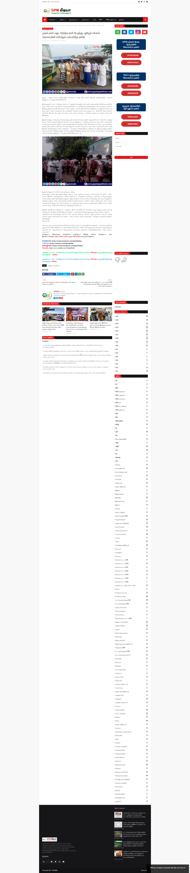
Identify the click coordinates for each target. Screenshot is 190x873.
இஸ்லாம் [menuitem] (121, 19)
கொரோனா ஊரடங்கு (132, 593)
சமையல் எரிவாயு (131, 615)
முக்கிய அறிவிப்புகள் (132, 724)
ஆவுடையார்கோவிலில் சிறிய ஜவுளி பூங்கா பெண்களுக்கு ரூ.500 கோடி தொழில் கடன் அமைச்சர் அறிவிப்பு (134, 824)
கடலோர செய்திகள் (132, 534)
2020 (132, 338)
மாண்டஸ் (131, 706)
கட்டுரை (131, 538)
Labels (118, 376)
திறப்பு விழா (131, 637)
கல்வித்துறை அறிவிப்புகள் (132, 545)
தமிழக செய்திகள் (132, 626)
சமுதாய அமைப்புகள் (131, 607)
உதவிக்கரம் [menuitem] (85, 19)
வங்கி (131, 739)
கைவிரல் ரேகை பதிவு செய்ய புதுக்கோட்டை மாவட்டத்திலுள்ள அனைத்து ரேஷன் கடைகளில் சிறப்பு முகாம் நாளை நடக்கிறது (134, 815)
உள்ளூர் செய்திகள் (132, 520)
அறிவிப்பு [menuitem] (62, 19)
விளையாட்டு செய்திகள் (132, 772)
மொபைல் (131, 728)
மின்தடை (131, 717)
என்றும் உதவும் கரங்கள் (131, 531)
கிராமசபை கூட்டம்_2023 (131, 574)
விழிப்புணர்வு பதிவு (132, 765)
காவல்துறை (131, 552)
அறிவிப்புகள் (131, 483)
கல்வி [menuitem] (94, 19)
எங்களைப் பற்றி (46, 1)
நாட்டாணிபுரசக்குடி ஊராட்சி (132, 655)
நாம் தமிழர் (131, 659)
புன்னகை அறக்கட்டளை (131, 684)
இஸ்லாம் (132, 505)
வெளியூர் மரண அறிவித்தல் (132, 779)
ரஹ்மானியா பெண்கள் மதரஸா (131, 732)
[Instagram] (59, 298)
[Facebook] (55, 298)
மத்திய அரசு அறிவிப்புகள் (132, 691)
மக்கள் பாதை (131, 688)
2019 (132, 342)
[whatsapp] (117, 32)
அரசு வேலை (131, 476)
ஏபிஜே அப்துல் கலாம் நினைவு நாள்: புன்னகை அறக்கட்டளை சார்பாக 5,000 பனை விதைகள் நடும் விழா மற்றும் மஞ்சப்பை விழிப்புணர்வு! (53, 326)
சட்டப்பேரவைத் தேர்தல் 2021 (132, 600)
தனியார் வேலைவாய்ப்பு (131, 633)
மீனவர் (132, 721)
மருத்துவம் (132, 699)
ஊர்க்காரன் (46, 40)
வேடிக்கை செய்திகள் (131, 783)
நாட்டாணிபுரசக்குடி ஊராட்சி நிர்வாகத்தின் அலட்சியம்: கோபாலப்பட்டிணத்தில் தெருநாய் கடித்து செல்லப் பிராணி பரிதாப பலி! (134, 834)
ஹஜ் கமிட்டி (131, 801)
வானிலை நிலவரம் (132, 750)
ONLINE (131, 424)
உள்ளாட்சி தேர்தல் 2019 (132, 516)
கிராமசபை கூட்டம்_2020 (131, 563)
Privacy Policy (144, 870)
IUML (131, 413)
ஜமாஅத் (131, 790)
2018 (132, 346)
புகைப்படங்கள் (131, 677)
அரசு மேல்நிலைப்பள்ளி (131, 472)
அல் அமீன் (131, 479)
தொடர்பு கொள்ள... (55, 1)
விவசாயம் (132, 761)
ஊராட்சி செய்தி (132, 527)
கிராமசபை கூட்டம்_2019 (131, 560)
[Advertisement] (131, 175)
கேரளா (131, 589)
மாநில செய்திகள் (132, 710)
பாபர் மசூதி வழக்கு (131, 670)
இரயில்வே (132, 498)
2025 (132, 320)
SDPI (132, 432)
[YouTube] (62, 298)
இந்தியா (131, 490)
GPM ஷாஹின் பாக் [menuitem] (111, 19)
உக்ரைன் (131, 509)
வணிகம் (131, 743)
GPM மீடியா (131, 402)
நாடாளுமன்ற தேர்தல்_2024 (132, 651)
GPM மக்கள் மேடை (131, 399)
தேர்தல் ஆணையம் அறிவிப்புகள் (132, 644)
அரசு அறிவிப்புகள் (132, 468)
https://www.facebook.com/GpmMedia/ (67, 241)
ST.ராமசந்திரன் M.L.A (131, 439)
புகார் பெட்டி (131, 673)
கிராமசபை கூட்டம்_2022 (132, 571)
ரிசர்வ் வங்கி (131, 735)
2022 (132, 331)
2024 (132, 324)
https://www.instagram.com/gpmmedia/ (67, 246)
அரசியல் (132, 465)
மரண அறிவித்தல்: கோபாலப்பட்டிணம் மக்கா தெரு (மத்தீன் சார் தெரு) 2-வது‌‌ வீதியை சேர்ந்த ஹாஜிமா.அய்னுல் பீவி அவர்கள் (134, 844)
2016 (131, 353)
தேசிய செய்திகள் (131, 640)
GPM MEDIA (54, 870)
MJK (132, 417)
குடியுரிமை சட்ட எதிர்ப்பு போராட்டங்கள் (132, 585)
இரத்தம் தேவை (131, 494)
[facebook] (139, 1)
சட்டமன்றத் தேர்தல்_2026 (131, 604)
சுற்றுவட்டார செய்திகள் (52, 25)
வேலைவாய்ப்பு (132, 787)
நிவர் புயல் (131, 662)
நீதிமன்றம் (132, 666)
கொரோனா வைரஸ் (132, 596)
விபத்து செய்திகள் (132, 754)
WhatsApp (131, 457)
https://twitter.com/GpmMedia (62, 243)
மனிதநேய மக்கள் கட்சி (132, 702)
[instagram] (144, 1)
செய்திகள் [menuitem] (52, 19)
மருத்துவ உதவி (131, 695)
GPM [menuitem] (100, 19)
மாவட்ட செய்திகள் (132, 713)
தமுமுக (131, 629)
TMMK (132, 446)
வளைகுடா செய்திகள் (132, 746)
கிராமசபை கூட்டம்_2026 (131, 582)
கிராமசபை (131, 556)
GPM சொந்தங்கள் (131, 392)
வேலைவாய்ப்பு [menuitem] (73, 19)
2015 (131, 357)
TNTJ (132, 450)
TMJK (131, 443)
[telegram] (47, 861)
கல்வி (132, 541)
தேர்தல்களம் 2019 (132, 648)
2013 (131, 364)
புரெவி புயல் (131, 680)
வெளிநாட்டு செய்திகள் (132, 776)
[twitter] (142, 1)
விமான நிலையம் (131, 757)
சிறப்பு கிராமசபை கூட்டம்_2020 (131, 618)
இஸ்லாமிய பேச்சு (131, 501)
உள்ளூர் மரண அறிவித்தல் (132, 523)
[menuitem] (44, 19)
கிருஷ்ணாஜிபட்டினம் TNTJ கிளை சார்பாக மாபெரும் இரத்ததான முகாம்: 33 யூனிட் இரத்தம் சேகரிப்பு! (100, 325)
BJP (131, 381)
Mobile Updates (131, 421)
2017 (131, 349)
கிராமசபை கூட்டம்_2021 (131, 567)
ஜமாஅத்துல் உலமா (131, 798)
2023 (132, 327)
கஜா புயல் (131, 549)
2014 (131, 360)
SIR (131, 435)
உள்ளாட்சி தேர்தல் (131, 512)
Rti (131, 428)
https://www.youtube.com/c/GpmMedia (62, 248)
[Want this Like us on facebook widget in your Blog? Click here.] (187, 871)
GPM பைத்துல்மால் (131, 395)
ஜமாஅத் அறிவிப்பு (131, 794)
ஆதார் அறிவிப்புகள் (131, 487)
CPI (131, 384)
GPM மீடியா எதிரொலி (131, 406)
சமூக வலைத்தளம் (131, 611)
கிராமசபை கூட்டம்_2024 (131, 578)
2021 (132, 335)
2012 (131, 367)
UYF (131, 454)
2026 (132, 316)
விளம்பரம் (132, 768)
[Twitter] (57, 298)
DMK (131, 388)
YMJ (131, 461)
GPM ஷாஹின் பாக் (131, 410)
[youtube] (147, 1)
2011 (132, 371)
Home (44, 25)
